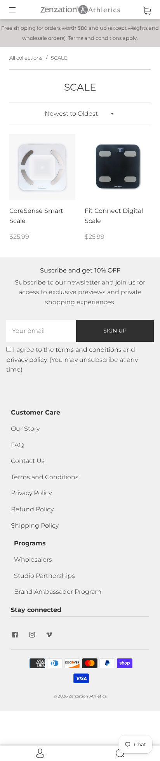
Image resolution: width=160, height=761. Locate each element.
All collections (25, 58)
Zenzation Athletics (88, 696)
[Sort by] (80, 113)
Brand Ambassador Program (57, 591)
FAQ (17, 445)
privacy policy (26, 359)
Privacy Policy (31, 493)
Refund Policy (32, 509)
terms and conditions (89, 349)
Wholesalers (33, 559)
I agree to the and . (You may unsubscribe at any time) (72, 359)
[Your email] (41, 331)
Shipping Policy (35, 525)
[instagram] (31, 634)
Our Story (25, 428)
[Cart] (147, 9)
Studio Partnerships (44, 575)
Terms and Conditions (44, 477)
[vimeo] (48, 634)
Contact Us (28, 460)
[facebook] (14, 634)
